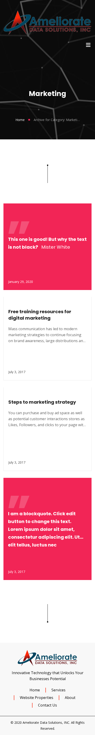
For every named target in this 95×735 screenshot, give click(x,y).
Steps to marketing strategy (42, 402)
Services (58, 690)
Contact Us (47, 705)
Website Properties (36, 697)
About (70, 697)
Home (20, 120)
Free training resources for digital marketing (39, 314)
